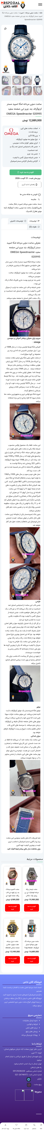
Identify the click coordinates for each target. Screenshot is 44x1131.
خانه (41, 1129)
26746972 (23, 1074)
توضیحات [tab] (33, 221)
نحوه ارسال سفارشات (30, 1020)
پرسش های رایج (32, 1031)
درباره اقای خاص (32, 1027)
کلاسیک (29, 211)
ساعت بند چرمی (25, 207)
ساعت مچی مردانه (31, 13)
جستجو (34, 1129)
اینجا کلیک (15, 849)
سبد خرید (26, 1129)
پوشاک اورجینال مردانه (30, 1035)
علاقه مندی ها (16, 1129)
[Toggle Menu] (40, 4)
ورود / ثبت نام (5, 1129)
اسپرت (21, 13)
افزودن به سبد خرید (27, 172)
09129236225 (19, 1071)
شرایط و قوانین (32, 1024)
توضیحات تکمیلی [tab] (17, 221)
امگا (15, 204)
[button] (5, 29)
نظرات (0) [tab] (33, 226)
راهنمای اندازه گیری (28, 184)
